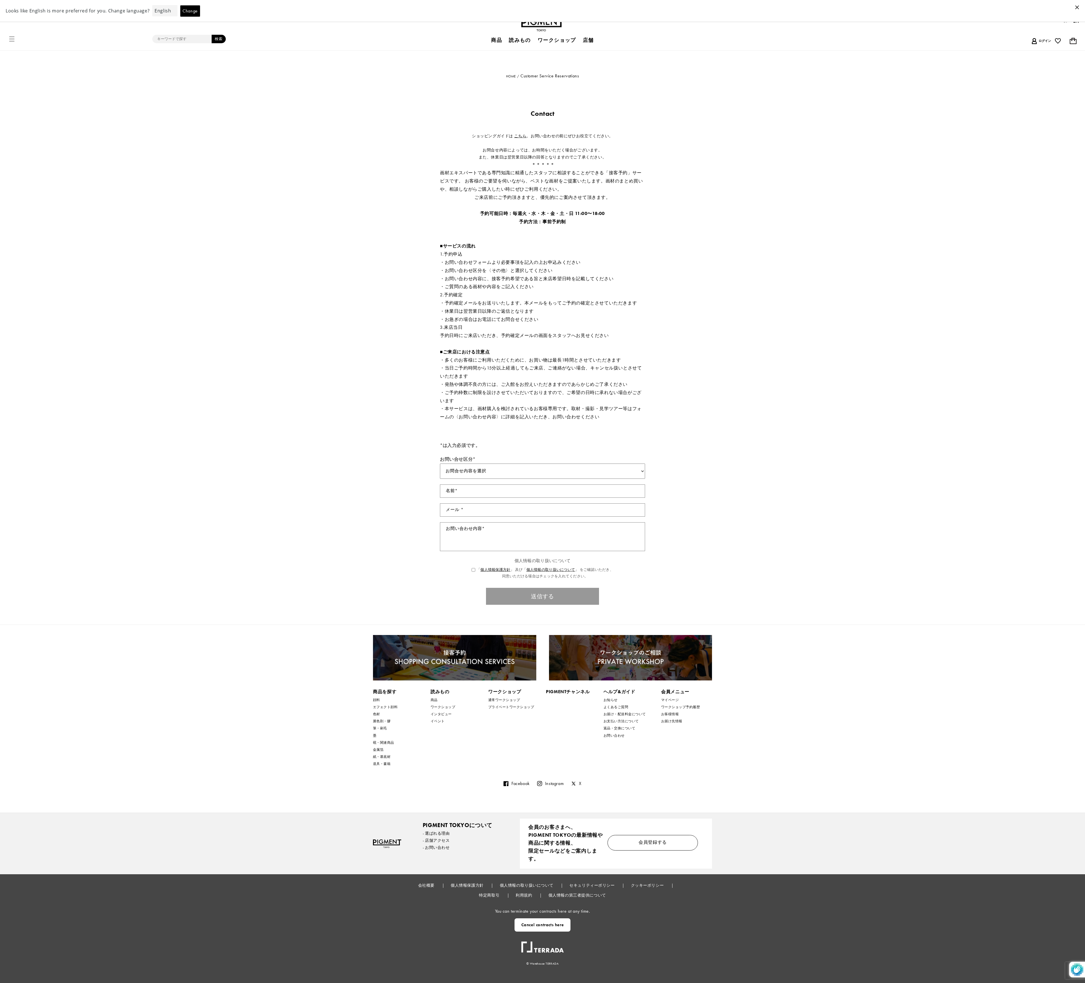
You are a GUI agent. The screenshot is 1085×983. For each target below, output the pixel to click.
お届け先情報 (671, 721)
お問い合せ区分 (458, 459)
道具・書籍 (381, 764)
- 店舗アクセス (436, 840)
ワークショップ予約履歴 (680, 707)
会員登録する (653, 842)
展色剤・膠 (381, 721)
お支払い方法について (621, 721)
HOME (511, 76)
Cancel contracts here (542, 925)
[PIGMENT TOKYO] (387, 843)
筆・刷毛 (380, 728)
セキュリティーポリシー (592, 885)
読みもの (440, 692)
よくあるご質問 (616, 707)
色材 (376, 714)
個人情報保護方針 (495, 569)
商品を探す (384, 692)
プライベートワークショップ (511, 707)
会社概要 (427, 885)
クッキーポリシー (648, 885)
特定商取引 (489, 895)
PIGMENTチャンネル (568, 692)
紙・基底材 (381, 756)
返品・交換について (619, 728)
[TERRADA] (542, 944)
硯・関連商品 (383, 742)
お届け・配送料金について (625, 714)
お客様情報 (670, 714)
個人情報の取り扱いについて (550, 569)
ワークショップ (443, 707)
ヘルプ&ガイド (619, 692)
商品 (434, 700)
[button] (12, 39)
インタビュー (441, 714)
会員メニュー (675, 692)
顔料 (376, 700)
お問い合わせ (614, 735)
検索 (219, 39)
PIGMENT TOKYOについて (457, 825)
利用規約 (524, 895)
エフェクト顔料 (385, 707)
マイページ (670, 700)
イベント (438, 721)
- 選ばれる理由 (436, 833)
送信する (542, 596)
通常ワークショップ (504, 700)
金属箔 (378, 749)
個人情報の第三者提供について (577, 895)
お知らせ (611, 700)
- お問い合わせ (436, 847)
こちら (520, 135)
